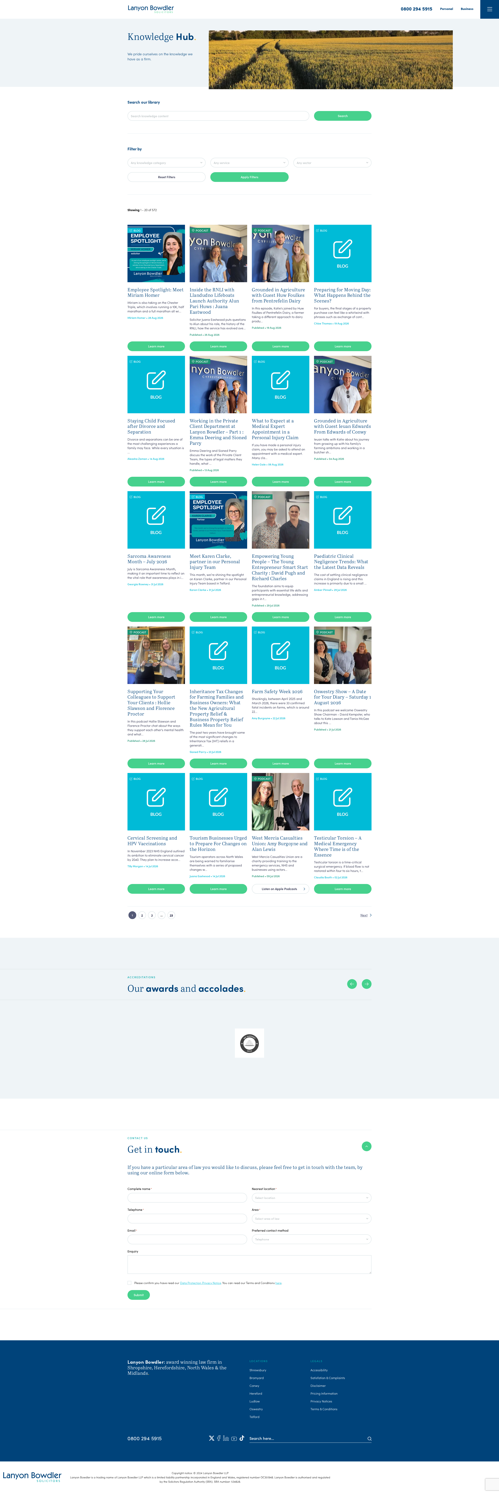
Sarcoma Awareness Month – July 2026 (149, 559)
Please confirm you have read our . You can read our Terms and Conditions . (208, 1283)
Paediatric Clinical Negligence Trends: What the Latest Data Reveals (341, 561)
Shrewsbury (258, 1370)
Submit (139, 1295)
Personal (446, 8)
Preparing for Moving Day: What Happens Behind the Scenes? (342, 295)
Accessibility (319, 1370)
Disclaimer (318, 1385)
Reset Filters (166, 177)
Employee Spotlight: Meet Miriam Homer (155, 292)
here (278, 1283)
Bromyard (257, 1378)
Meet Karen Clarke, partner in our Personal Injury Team (215, 561)
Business (467, 8)
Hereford (256, 1393)
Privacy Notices (321, 1401)
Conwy (254, 1385)
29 (171, 915)
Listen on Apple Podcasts (279, 889)
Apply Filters (249, 177)
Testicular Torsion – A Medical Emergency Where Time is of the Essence (338, 846)
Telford (254, 1417)
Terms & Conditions (324, 1409)
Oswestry (256, 1409)
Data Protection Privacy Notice (200, 1283)
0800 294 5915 (416, 8)
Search (343, 116)
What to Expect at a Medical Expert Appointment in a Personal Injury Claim (275, 429)
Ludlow (255, 1401)
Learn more (156, 346)
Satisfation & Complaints (328, 1378)
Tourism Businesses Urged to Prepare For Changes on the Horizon (218, 843)
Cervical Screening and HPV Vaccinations (152, 841)
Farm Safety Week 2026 (277, 691)
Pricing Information (324, 1393)
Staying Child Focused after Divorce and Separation (151, 426)
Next (364, 915)
